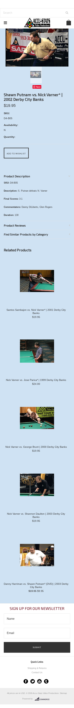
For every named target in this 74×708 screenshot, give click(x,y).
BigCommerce (43, 699)
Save (38, 86)
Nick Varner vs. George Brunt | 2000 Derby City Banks (36, 446)
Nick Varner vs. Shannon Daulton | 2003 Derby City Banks (36, 515)
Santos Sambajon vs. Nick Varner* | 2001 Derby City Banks (36, 311)
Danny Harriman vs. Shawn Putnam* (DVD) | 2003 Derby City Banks (36, 585)
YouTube (39, 681)
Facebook (26, 681)
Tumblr (46, 681)
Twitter (32, 681)
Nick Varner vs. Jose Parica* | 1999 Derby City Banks (36, 380)
